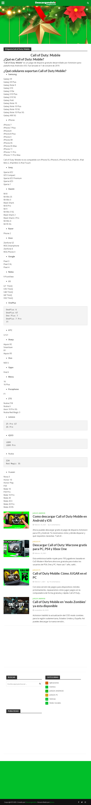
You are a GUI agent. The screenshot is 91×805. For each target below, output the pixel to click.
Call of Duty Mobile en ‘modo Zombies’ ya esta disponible (59, 604)
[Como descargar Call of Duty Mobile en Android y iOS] (16, 520)
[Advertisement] (45, 24)
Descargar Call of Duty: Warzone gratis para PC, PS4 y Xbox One (60, 547)
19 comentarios (54, 582)
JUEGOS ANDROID (39, 513)
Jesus (52, 802)
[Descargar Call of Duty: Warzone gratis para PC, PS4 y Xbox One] (16, 548)
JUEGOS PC (37, 542)
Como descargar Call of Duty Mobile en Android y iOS (60, 518)
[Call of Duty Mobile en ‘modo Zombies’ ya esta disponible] (16, 605)
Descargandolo (31, 802)
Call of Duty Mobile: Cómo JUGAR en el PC (60, 575)
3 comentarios (55, 525)
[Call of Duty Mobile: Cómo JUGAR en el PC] (16, 577)
